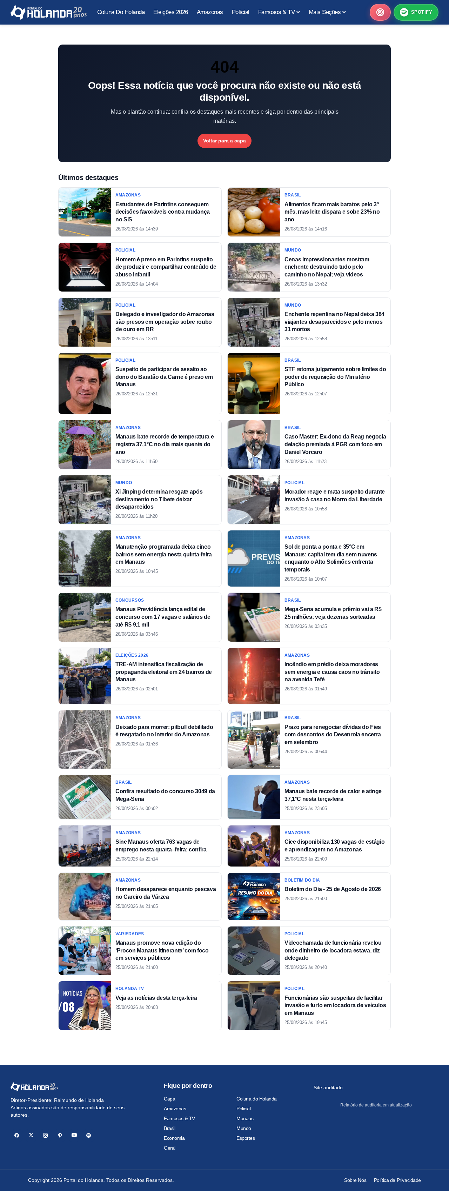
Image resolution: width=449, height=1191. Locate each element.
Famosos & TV (179, 1118)
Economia (174, 1138)
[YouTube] (74, 1135)
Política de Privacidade (397, 1180)
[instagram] (45, 1135)
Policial (243, 1108)
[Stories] (380, 12)
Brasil (169, 1128)
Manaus (244, 1118)
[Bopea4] (49, 12)
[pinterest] (60, 1135)
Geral (169, 1148)
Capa (169, 1099)
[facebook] (17, 1135)
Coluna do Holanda (256, 1099)
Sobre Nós (355, 1180)
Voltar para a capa (224, 140)
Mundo (243, 1128)
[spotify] (88, 1135)
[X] (31, 1135)
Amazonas (175, 1108)
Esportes (245, 1138)
